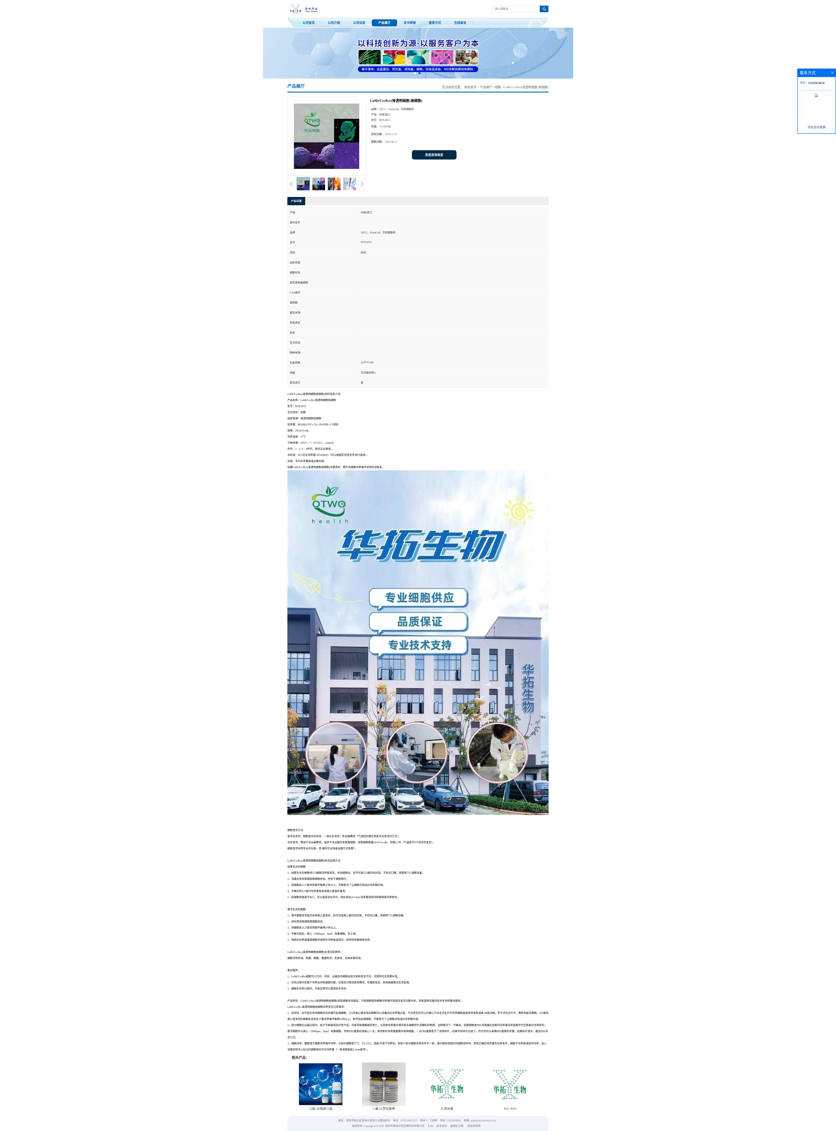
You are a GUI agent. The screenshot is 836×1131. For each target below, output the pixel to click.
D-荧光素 (447, 1108)
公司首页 (309, 22)
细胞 (498, 87)
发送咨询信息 (434, 154)
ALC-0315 (510, 1108)
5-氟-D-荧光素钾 (384, 1108)
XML (431, 1126)
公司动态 (359, 22)
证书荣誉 (410, 22)
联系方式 (435, 22)
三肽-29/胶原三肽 (320, 1108)
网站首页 (470, 87)
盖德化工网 (456, 1126)
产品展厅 (384, 22)
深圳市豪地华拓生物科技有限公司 (404, 1126)
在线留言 (460, 22)
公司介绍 (334, 22)
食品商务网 (473, 1126)
